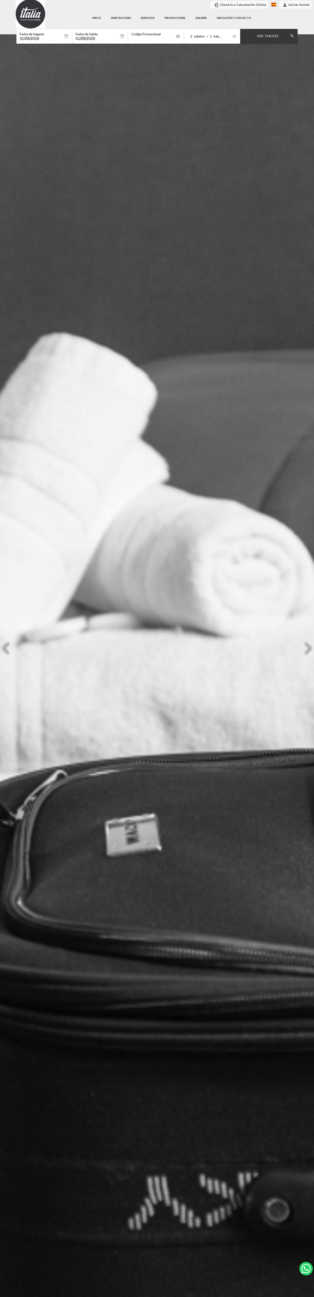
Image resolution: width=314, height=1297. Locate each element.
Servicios (148, 17)
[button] (308, 648)
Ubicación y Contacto (234, 17)
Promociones (175, 17)
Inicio (96, 17)
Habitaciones (121, 17)
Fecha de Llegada (32, 34)
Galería (201, 17)
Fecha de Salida (87, 34)
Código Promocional (146, 34)
